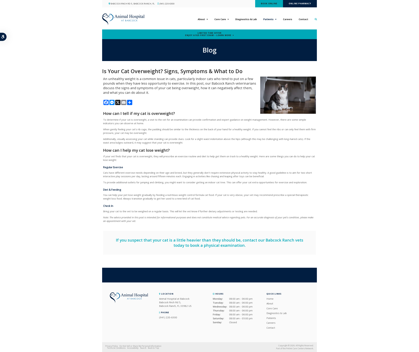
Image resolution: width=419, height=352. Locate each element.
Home (269, 298)
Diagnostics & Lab (246, 19)
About (201, 19)
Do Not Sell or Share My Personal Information (140, 346)
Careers (287, 19)
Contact (303, 19)
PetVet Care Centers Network (299, 348)
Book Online (269, 3)
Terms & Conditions (116, 348)
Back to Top (153, 348)
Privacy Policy (111, 346)
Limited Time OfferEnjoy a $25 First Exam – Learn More (208, 34)
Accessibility (132, 348)
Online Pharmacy (300, 3)
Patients (268, 19)
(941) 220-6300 (166, 3)
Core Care (220, 19)
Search (143, 348)
